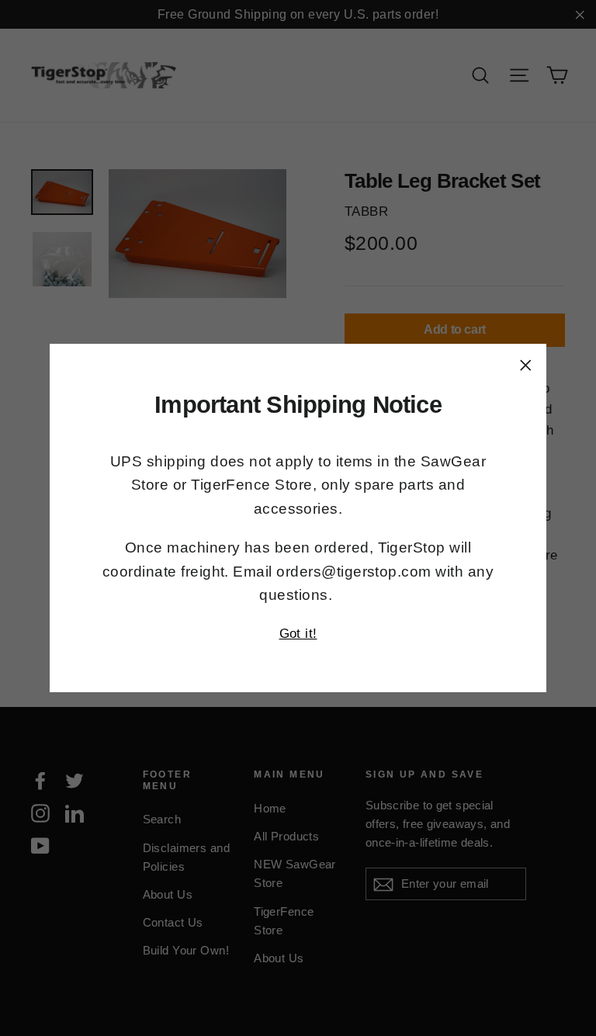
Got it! (298, 633)
